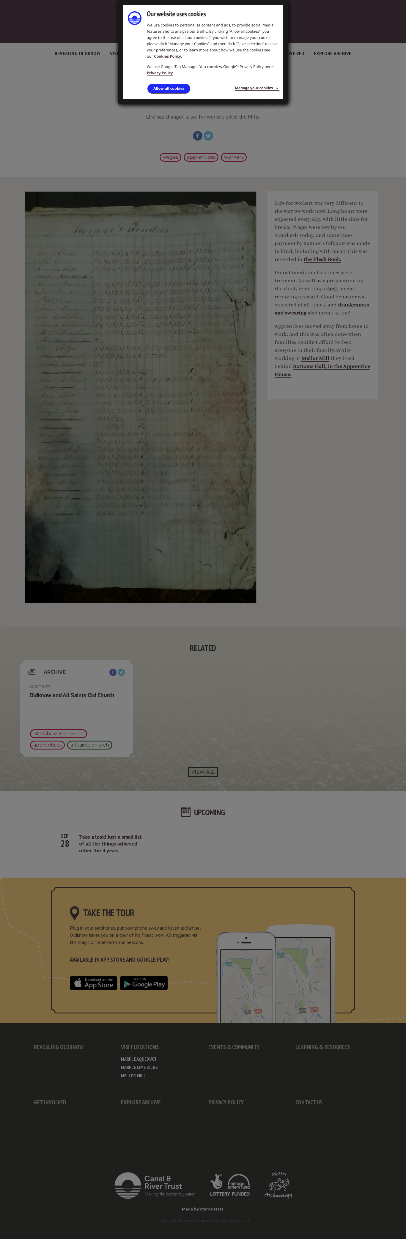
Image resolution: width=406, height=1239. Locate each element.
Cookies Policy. (168, 56)
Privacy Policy (160, 72)
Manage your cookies (254, 87)
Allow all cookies (168, 88)
